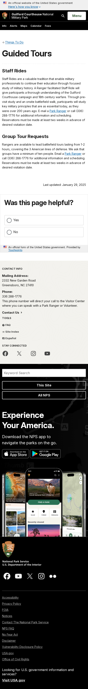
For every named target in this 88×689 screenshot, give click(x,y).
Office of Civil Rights (15, 659)
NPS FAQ (8, 628)
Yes (16, 220)
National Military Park (32, 16)
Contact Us (11, 312)
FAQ (8, 325)
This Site (44, 385)
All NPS (44, 395)
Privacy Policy (11, 603)
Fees (48, 25)
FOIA (5, 610)
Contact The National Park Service (25, 622)
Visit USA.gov (13, 680)
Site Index (12, 331)
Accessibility (10, 597)
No (15, 232)
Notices (7, 616)
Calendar (36, 25)
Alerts (13, 25)
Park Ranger (58, 111)
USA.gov (8, 653)
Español (10, 338)
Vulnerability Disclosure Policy (22, 647)
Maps (23, 25)
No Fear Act (10, 634)
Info (4, 25)
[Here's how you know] (44, 5)
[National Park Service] (4, 15)
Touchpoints (15, 250)
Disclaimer (9, 640)
